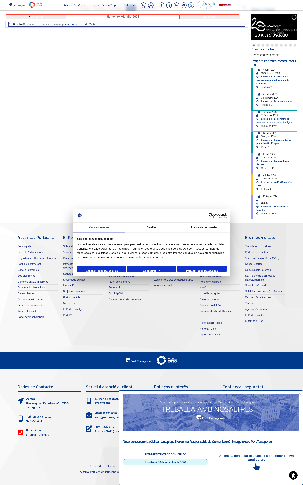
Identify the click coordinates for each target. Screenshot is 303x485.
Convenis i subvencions (31, 287)
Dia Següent (209, 17)
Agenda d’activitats (256, 309)
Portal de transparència (31, 316)
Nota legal (112, 466)
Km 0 (203, 287)
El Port (93, 5)
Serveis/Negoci (110, 5)
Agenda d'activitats (210, 334)
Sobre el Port (70, 246)
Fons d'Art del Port (210, 281)
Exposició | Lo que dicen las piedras (44, 24)
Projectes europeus (74, 291)
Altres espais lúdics (211, 322)
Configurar (149, 270)
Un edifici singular (210, 293)
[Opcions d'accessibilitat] (293, 475)
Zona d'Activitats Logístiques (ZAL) (174, 279)
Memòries (69, 303)
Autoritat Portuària (73, 5)
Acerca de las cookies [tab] (204, 227)
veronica (72, 24)
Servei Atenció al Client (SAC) (262, 258)
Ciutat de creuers (209, 299)
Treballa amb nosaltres (258, 246)
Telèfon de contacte (38, 416)
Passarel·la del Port (211, 305)
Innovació (68, 285)
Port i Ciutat (129, 5)
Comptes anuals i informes (33, 281)
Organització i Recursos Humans (37, 258)
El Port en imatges (73, 309)
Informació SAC (104, 426)
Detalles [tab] (152, 227)
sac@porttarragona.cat (110, 417)
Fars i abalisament (119, 281)
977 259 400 (34, 421)
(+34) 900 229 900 (37, 435)
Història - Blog (208, 328)
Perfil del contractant (29, 263)
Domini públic (116, 293)
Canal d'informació (28, 269)
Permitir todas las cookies (202, 270)
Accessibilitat (97, 466)
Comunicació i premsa (30, 299)
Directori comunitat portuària (125, 299)
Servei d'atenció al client (31, 305)
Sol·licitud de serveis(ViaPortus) (263, 291)
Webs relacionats (27, 310)
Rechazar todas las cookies (101, 270)
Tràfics (249, 303)
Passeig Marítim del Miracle (216, 310)
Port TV (67, 314)
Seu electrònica (26, 275)
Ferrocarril (114, 287)
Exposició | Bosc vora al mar (276, 101)
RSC (202, 316)
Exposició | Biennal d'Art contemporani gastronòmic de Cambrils (272, 80)
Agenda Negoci (163, 285)
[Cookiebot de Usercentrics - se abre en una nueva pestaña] (211, 215)
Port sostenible (71, 297)
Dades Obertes (254, 263)
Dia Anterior (37, 17)
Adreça (30, 399)
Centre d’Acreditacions (258, 297)
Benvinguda (24, 246)
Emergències (34, 430)
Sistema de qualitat (74, 279)
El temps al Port (254, 320)
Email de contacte (106, 412)
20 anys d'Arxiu (271, 35)
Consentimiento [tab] (99, 227)
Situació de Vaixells (256, 285)
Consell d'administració (31, 252)
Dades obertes (26, 293)
